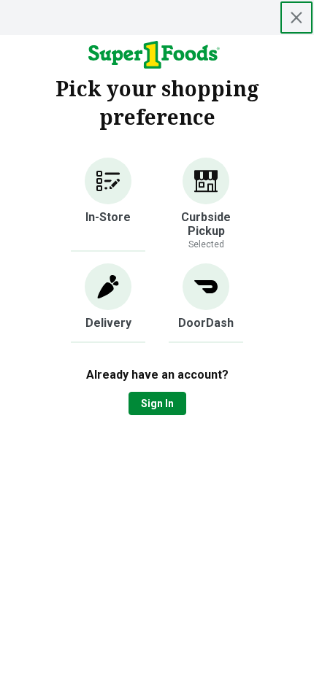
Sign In (157, 403)
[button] (108, 205)
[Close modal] (296, 17)
